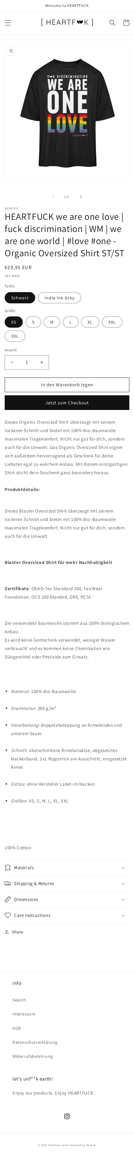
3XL (15, 336)
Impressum (23, 1014)
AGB (16, 1028)
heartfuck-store (58, 1145)
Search (19, 1000)
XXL (112, 322)
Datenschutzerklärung (35, 1042)
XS (13, 322)
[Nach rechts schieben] (81, 197)
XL (90, 322)
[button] (8, 23)
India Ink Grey (59, 298)
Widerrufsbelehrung (32, 1056)
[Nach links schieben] (53, 197)
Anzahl (11, 350)
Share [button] (17, 932)
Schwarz (20, 298)
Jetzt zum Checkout (67, 403)
